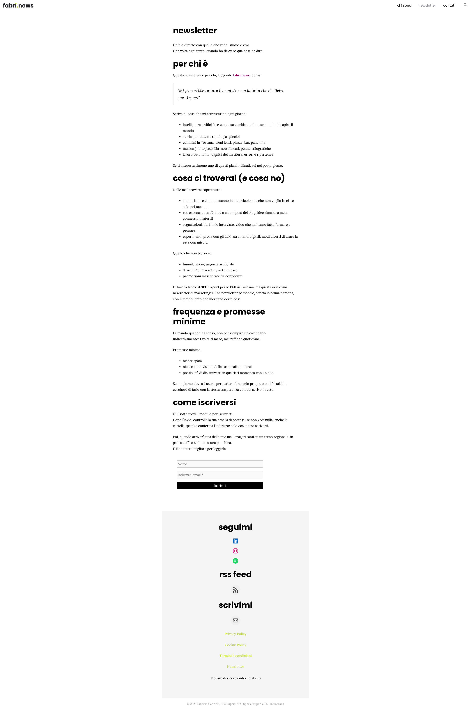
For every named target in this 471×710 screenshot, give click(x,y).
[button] (465, 5)
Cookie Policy (235, 645)
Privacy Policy (236, 634)
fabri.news (241, 75)
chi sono (404, 5)
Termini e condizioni (235, 656)
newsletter (427, 5)
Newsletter (235, 666)
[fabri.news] (18, 5)
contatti (449, 5)
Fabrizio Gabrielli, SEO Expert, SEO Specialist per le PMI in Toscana (240, 704)
